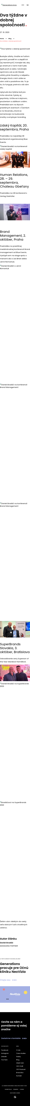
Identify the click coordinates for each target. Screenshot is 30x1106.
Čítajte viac (5, 980)
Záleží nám (20, 1063)
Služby (18, 1057)
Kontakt (19, 1076)
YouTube (4, 1060)
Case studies (21, 1053)
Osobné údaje (8, 1089)
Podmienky (15, 1089)
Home (2, 38)
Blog (9, 38)
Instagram (5, 1053)
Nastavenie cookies (15, 1093)
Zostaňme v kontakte (11, 1038)
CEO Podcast (21, 1069)
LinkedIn (4, 1057)
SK (28, 5)
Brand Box (19, 1073)
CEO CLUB (19, 1066)
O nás (18, 1050)
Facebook (4, 1050)
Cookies (22, 1089)
